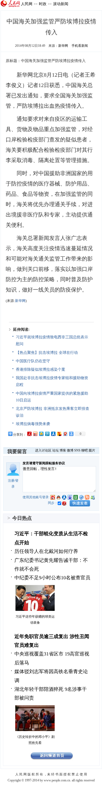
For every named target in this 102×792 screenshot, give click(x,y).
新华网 (63, 46)
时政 (43, 4)
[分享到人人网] (53, 433)
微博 (70, 450)
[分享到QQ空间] (41, 433)
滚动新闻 (60, 4)
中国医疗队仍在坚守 (33, 361)
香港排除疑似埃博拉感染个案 (40, 369)
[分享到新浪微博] (35, 433)
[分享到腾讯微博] (47, 433)
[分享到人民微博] (29, 433)
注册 (11, 480)
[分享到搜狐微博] (59, 433)
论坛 (55, 450)
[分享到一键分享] (71, 433)
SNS (77, 450)
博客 (63, 450)
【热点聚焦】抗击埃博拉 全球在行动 (47, 353)
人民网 (26, 4)
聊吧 (84, 450)
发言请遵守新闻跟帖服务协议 (44, 463)
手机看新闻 (80, 46)
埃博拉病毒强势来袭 (33, 424)
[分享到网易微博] (65, 433)
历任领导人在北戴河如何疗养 (46, 551)
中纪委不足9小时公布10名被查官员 (52, 577)
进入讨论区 (43, 450)
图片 (92, 450)
